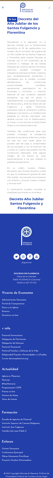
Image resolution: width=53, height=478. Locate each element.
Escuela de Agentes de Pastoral (16, 420)
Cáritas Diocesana (10, 449)
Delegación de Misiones (13, 343)
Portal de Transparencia (13, 304)
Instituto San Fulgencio (13, 427)
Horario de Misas (10, 395)
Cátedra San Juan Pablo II (14, 431)
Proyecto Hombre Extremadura (16, 460)
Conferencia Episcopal (12, 453)
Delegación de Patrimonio (14, 339)
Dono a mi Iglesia (10, 308)
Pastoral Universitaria (12, 335)
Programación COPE (11, 388)
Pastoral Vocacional (11, 347)
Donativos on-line (10, 315)
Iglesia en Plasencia (11, 376)
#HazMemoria (8, 384)
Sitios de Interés (9, 399)
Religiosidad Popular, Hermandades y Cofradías (24, 355)
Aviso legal (42, 476)
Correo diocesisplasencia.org (15, 359)
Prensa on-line (8, 392)
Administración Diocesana (14, 300)
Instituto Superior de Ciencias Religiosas (21, 423)
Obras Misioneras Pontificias (15, 456)
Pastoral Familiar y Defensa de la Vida (20, 351)
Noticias (6, 380)
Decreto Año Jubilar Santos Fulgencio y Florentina (26, 203)
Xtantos (6, 311)
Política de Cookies (26, 476)
